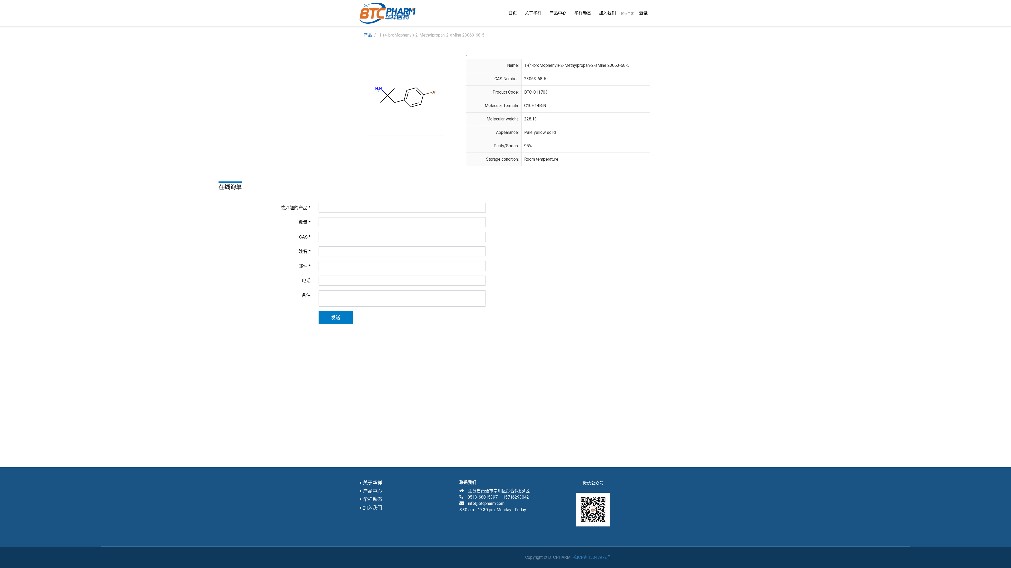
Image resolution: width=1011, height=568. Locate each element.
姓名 (303, 251)
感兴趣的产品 (294, 208)
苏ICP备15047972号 (592, 557)
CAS (303, 237)
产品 (368, 35)
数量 (303, 222)
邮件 (303, 266)
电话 (306, 280)
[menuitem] (512, 13)
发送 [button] (335, 317)
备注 (306, 295)
